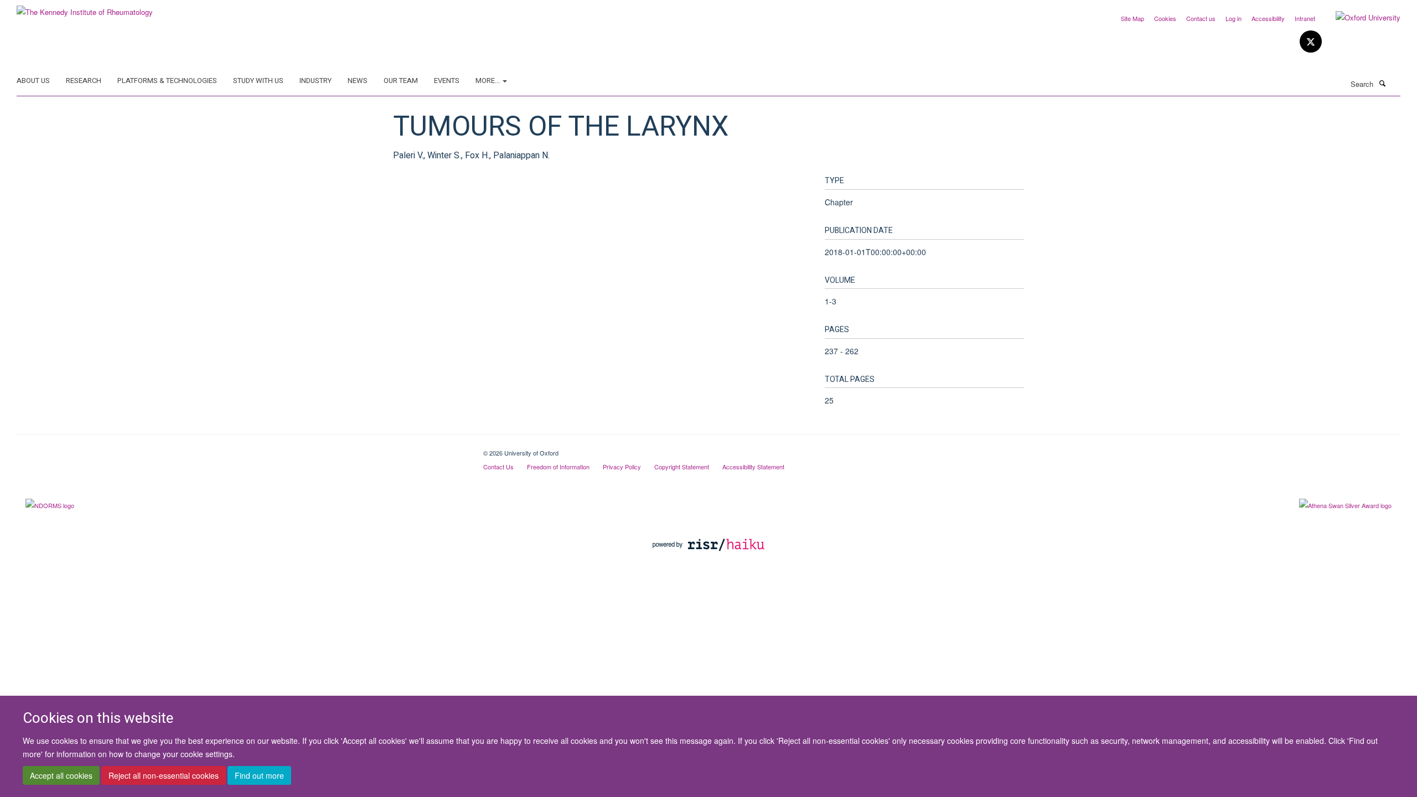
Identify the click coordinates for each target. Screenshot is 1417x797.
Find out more (259, 775)
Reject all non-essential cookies (163, 775)
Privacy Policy (622, 466)
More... (488, 80)
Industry (315, 80)
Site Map (1132, 18)
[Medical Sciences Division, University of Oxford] (242, 449)
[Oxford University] (1359, 17)
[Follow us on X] (1311, 42)
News (358, 80)
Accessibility (1268, 18)
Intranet (1305, 18)
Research (83, 80)
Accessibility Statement (753, 466)
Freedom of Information (558, 466)
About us (33, 80)
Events (446, 80)
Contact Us (498, 466)
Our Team (401, 80)
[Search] (1382, 83)
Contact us (1201, 18)
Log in (1233, 18)
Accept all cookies (61, 775)
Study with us (258, 80)
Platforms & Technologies (167, 80)
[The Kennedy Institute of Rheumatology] (85, 8)
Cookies (1165, 18)
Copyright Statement (681, 466)
